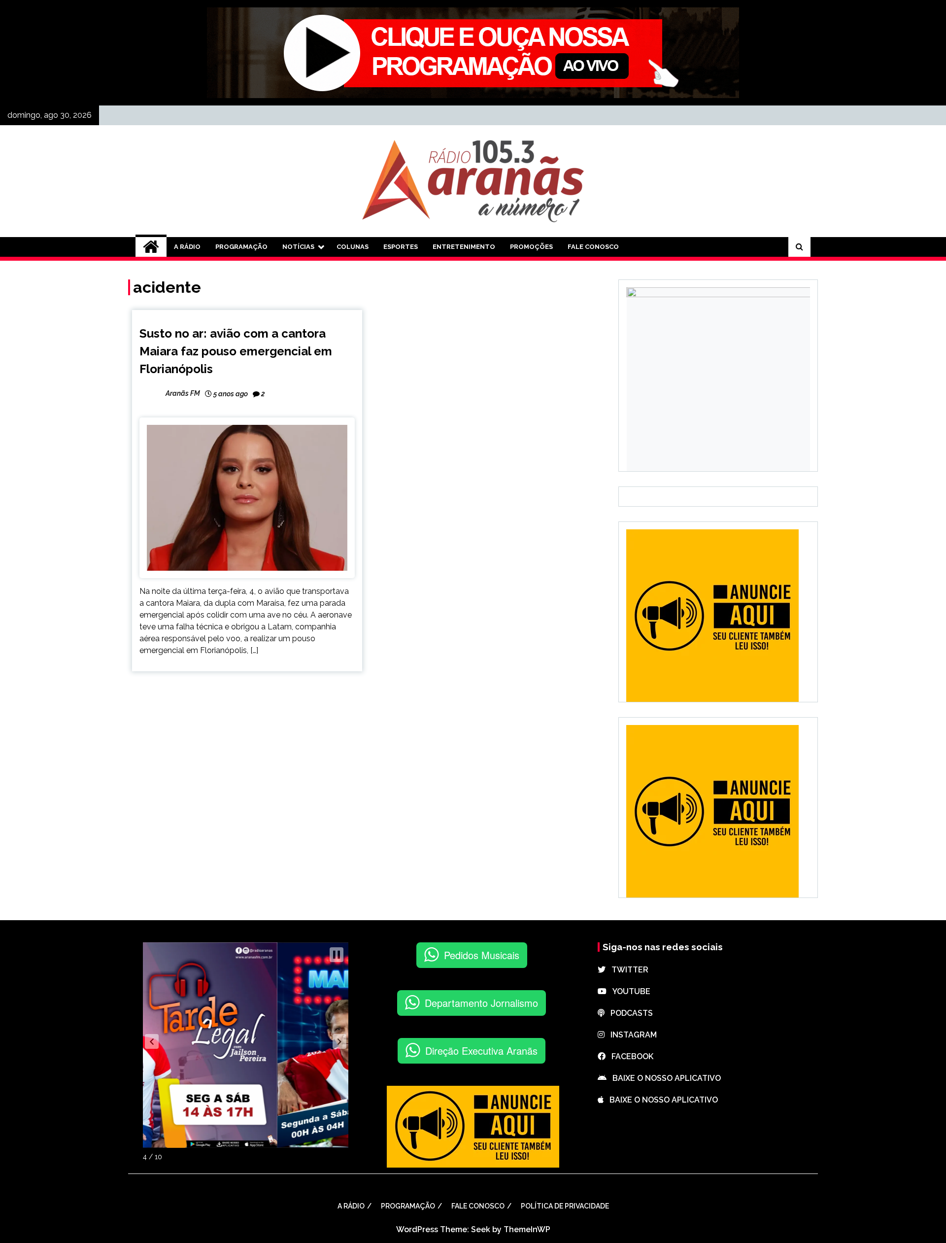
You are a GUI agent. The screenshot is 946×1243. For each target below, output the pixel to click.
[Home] (151, 247)
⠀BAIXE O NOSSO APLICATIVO (664, 1078)
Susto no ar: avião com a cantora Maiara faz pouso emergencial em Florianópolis (235, 351)
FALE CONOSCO (593, 246)
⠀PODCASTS (629, 1013)
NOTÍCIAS (298, 246)
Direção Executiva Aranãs (481, 1050)
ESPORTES (400, 246)
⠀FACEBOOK (629, 1056)
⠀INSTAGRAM (631, 1034)
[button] (152, 1041)
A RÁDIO (187, 246)
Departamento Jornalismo (481, 1003)
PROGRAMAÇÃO (241, 246)
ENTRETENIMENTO (464, 246)
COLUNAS (353, 246)
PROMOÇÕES (531, 246)
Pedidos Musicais (481, 955)
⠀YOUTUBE (628, 991)
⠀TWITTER (627, 969)
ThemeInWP (527, 1229)
